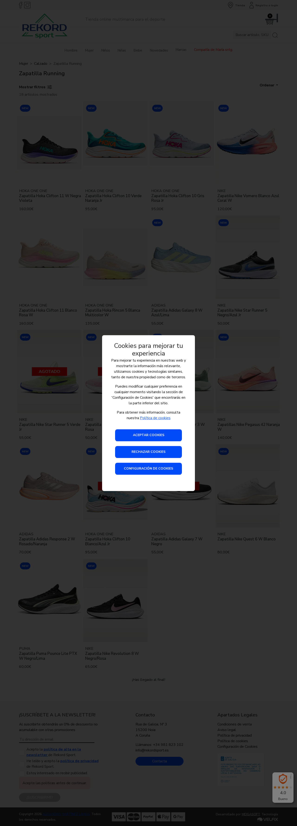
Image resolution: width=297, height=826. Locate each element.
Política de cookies (155, 418)
